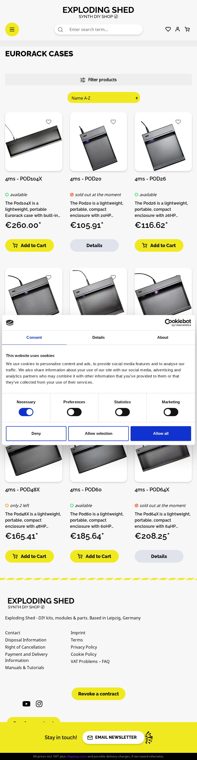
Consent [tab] (34, 337)
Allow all (161, 433)
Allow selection (98, 433)
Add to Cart (33, 245)
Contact (12, 633)
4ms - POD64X (152, 490)
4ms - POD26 (150, 179)
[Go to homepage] (98, 12)
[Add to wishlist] (48, 122)
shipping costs (76, 756)
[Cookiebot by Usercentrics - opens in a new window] (168, 322)
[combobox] (105, 29)
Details (94, 245)
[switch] (74, 412)
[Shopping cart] (187, 29)
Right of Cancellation (25, 647)
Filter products (102, 79)
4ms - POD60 (86, 490)
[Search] (60, 29)
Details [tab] (98, 337)
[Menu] (12, 29)
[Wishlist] (168, 29)
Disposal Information (25, 640)
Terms (77, 640)
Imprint (78, 633)
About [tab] (163, 337)
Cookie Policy (83, 654)
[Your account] (177, 29)
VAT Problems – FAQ (90, 661)
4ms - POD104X (23, 179)
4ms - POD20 (85, 179)
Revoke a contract (98, 693)
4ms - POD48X (22, 490)
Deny (36, 433)
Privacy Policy (84, 647)
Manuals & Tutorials (24, 667)
